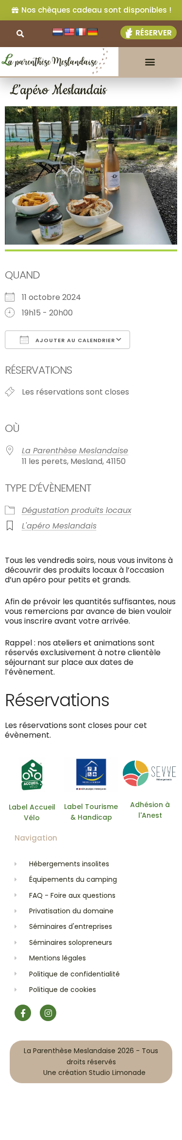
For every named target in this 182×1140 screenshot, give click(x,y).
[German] (92, 32)
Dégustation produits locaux (77, 510)
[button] (150, 62)
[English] (69, 32)
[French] (81, 32)
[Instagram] (48, 1013)
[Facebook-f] (23, 1013)
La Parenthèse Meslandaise (75, 450)
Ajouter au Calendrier (74, 340)
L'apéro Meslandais (59, 525)
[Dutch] (57, 32)
